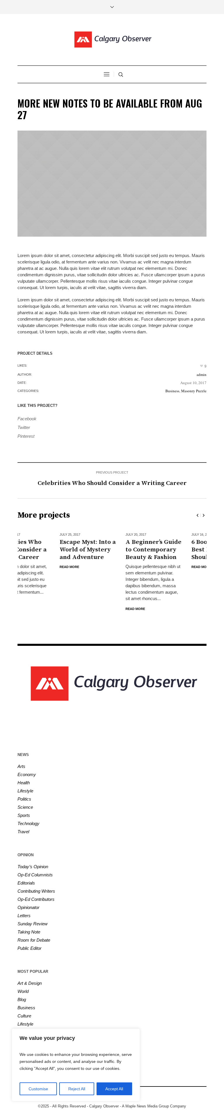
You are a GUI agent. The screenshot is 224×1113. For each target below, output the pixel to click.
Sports (24, 815)
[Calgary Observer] (112, 39)
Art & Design (30, 983)
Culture (24, 1015)
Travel (23, 831)
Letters (24, 915)
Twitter (24, 427)
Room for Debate (34, 940)
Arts (21, 766)
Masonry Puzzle (193, 390)
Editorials (26, 882)
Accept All (114, 1088)
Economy (27, 774)
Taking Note (29, 931)
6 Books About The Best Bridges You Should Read (177, 549)
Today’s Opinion (33, 866)
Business (172, 390)
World (23, 991)
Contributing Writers (36, 891)
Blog (22, 999)
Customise (38, 1088)
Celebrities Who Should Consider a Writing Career (112, 483)
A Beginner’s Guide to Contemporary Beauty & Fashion (112, 549)
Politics (24, 798)
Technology (28, 823)
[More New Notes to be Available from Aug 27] (112, 184)
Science (25, 807)
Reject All (76, 1088)
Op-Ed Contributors (36, 899)
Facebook (27, 418)
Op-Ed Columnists (35, 874)
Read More (27, 567)
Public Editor (29, 948)
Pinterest (26, 436)
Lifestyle (25, 790)
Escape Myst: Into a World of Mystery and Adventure (46, 549)
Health (24, 782)
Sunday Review (33, 923)
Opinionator (28, 907)
